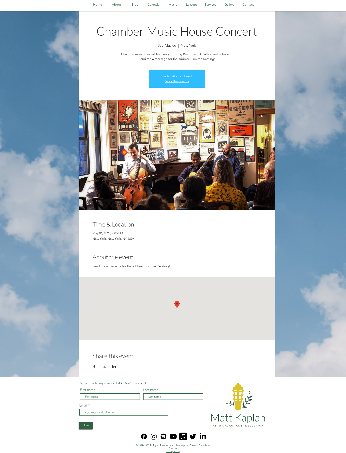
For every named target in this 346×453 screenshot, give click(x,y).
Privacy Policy (173, 451)
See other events (177, 81)
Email (83, 405)
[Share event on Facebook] (94, 366)
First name (87, 390)
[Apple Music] (183, 436)
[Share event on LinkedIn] (114, 366)
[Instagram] (154, 436)
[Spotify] (163, 436)
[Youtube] (173, 436)
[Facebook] (144, 436)
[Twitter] (193, 436)
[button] (191, 5)
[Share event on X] (104, 366)
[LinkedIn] (203, 436)
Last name (150, 390)
